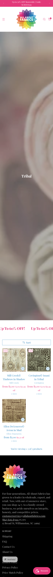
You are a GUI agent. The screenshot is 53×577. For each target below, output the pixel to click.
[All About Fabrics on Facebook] (24, 330)
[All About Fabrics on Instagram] (28, 330)
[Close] (49, 248)
